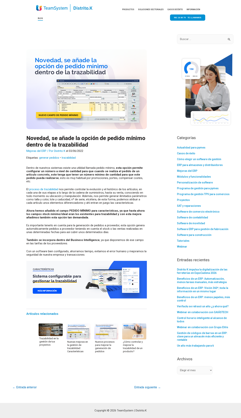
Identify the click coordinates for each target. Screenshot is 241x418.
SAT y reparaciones (189, 205)
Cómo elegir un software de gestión (199, 159)
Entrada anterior (24, 387)
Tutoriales (183, 240)
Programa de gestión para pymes (198, 188)
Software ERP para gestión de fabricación (202, 229)
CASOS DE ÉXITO (175, 9)
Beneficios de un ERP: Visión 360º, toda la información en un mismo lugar (202, 289)
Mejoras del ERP (36, 151)
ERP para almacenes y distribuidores (200, 165)
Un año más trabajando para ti (195, 345)
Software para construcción (194, 234)
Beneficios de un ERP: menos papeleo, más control (203, 299)
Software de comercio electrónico (198, 211)
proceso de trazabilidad (43, 189)
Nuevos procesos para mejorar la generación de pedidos (104, 346)
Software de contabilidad (192, 217)
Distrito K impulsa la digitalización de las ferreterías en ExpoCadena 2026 (202, 271)
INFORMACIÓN (193, 9)
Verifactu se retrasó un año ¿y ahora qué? (203, 306)
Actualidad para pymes (191, 147)
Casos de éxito (186, 153)
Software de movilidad (191, 223)
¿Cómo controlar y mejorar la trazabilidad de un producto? (133, 346)
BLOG (40, 18)
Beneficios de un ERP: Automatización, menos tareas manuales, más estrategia (202, 280)
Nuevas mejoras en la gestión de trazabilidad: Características (77, 346)
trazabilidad (69, 157)
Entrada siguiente (147, 387)
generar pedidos (49, 157)
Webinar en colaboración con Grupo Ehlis (202, 327)
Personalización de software (195, 182)
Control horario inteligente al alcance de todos (202, 320)
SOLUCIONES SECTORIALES (151, 9)
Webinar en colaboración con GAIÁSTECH (202, 312)
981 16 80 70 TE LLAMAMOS (187, 18)
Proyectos (183, 199)
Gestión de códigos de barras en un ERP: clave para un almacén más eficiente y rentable (202, 336)
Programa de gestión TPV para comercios (203, 194)
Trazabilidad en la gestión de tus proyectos (49, 341)
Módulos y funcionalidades (194, 176)
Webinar (182, 246)
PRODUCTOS (128, 9)
